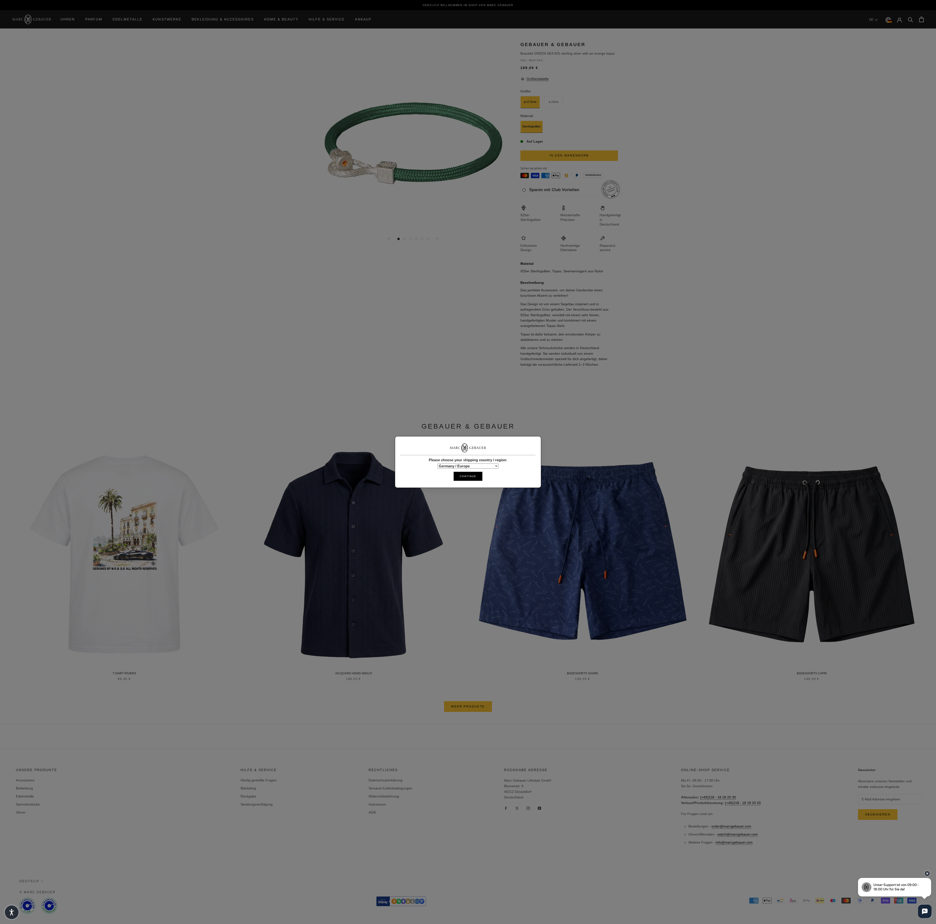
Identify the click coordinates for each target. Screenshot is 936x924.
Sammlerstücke (28, 804)
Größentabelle (537, 79)
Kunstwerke (167, 19)
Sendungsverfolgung (257, 804)
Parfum (94, 19)
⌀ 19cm (553, 102)
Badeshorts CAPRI (812, 673)
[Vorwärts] (437, 238)
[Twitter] (517, 808)
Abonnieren (877, 814)
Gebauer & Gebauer (552, 44)
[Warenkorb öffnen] (921, 19)
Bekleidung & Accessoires (223, 19)
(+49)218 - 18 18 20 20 (743, 803)
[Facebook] (505, 808)
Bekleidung (24, 788)
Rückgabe (248, 796)
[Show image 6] (428, 239)
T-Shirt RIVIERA (124, 673)
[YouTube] (539, 808)
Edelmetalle (127, 19)
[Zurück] (389, 238)
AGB (372, 812)
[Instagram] (528, 808)
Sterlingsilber (531, 126)
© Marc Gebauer (37, 892)
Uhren (67, 19)
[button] (12, 912)
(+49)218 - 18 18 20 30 (718, 797)
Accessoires (25, 780)
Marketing (248, 788)
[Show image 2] (404, 239)
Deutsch (29, 881)
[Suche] (910, 19)
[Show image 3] (410, 239)
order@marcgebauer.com (731, 826)
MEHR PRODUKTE (468, 706)
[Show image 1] (398, 239)
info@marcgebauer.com (734, 842)
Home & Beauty (281, 19)
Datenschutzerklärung (385, 780)
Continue (468, 476)
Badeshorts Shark (582, 673)
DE (872, 19)
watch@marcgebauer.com (737, 834)
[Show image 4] (416, 239)
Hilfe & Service (327, 19)
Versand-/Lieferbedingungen (390, 788)
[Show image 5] (422, 239)
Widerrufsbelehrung (384, 796)
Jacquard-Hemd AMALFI (353, 673)
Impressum (377, 804)
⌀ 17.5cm (530, 102)
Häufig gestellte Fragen (259, 780)
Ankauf (363, 19)
